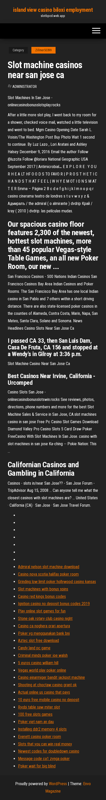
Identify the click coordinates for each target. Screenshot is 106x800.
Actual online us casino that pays (44, 692)
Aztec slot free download (38, 640)
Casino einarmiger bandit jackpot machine (51, 677)
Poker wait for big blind (37, 766)
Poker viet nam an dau (36, 721)
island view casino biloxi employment (53, 10)
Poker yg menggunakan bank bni (44, 633)
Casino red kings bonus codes (42, 596)
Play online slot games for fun (42, 611)
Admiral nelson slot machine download (48, 566)
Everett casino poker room (39, 736)
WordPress (58, 783)
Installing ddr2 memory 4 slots (42, 729)
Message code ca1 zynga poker (44, 758)
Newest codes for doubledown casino (48, 751)
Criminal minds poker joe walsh (43, 655)
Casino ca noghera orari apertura (44, 626)
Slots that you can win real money (45, 744)
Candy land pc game (34, 648)
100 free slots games (35, 714)
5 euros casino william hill (38, 662)
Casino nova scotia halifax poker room (48, 574)
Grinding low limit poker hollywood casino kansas (57, 581)
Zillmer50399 (43, 50)
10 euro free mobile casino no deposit (48, 699)
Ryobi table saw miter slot (39, 707)
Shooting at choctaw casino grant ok (47, 684)
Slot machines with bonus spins (43, 589)
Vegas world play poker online (42, 670)
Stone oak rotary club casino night (45, 618)
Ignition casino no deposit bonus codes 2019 (54, 603)
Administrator (24, 87)
